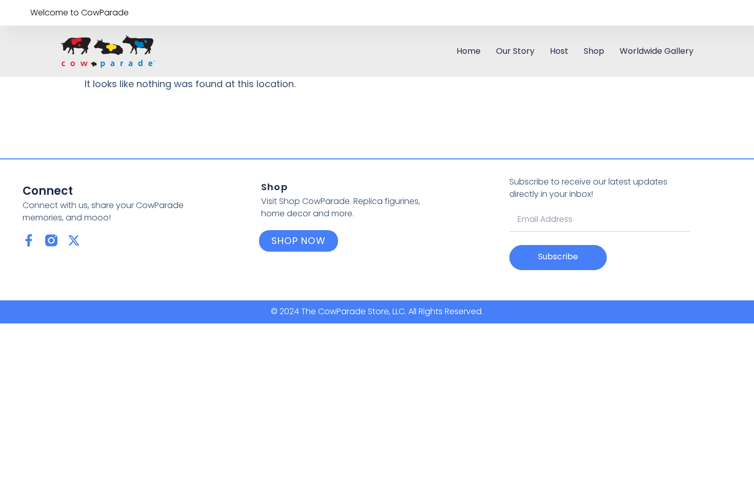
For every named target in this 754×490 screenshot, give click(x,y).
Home (469, 51)
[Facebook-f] (29, 240)
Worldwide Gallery (656, 51)
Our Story (515, 51)
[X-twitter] (74, 240)
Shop (594, 51)
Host (559, 51)
